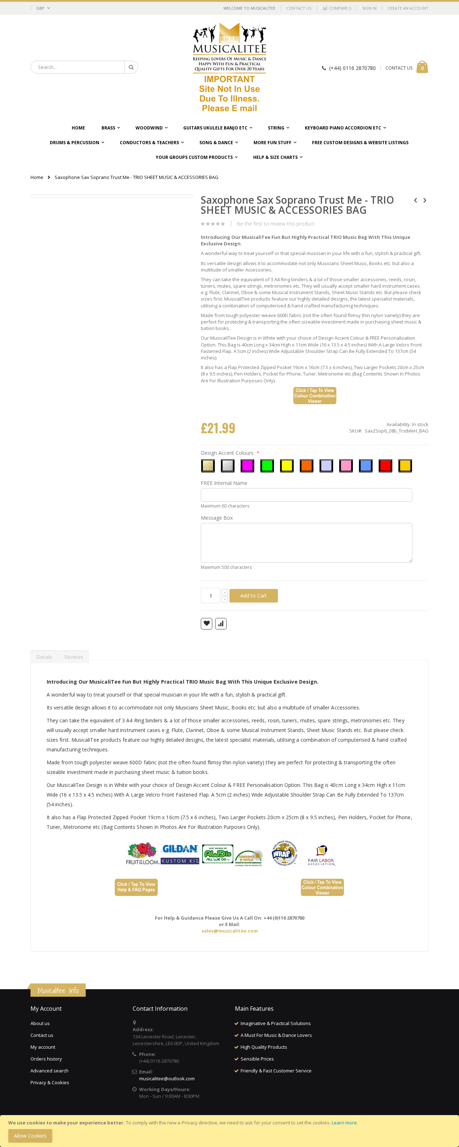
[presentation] (44, 655)
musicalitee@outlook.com (167, 1078)
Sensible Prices (257, 1059)
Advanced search (49, 1070)
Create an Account (408, 8)
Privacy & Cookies (49, 1082)
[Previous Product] (416, 200)
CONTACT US (398, 68)
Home (36, 177)
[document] (230, 1131)
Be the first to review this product (275, 224)
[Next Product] (425, 200)
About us (40, 1023)
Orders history (46, 1059)
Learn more (344, 1122)
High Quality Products (264, 1047)
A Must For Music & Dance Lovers (276, 1035)
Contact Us (299, 8)
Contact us (41, 1035)
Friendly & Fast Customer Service (276, 1070)
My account (42, 1047)
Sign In (369, 8)
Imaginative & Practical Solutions (276, 1023)
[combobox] (84, 67)
